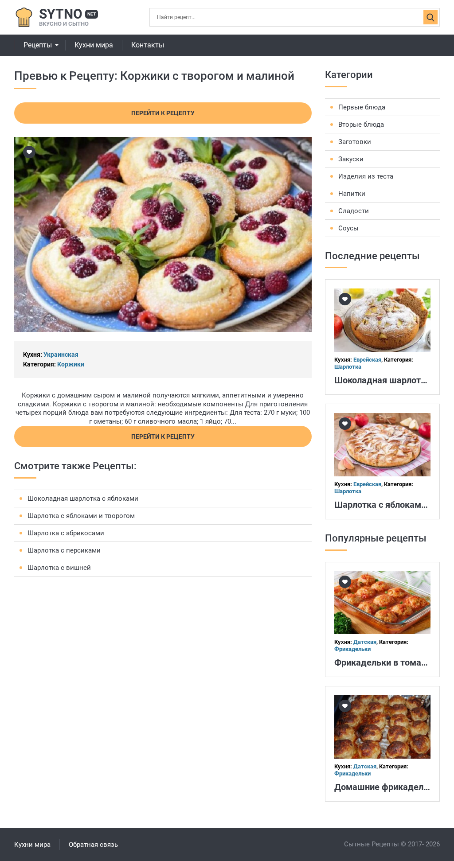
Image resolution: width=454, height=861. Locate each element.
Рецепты (37, 45)
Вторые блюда (361, 125)
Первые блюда (361, 107)
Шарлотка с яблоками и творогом (81, 516)
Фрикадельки (352, 649)
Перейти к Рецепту (163, 113)
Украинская (60, 354)
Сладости (353, 211)
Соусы (348, 228)
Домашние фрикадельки (386, 787)
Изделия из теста (365, 176)
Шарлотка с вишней (59, 568)
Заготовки (354, 142)
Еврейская (367, 359)
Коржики (70, 364)
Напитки (351, 194)
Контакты (147, 45)
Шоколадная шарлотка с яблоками (82, 499)
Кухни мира (93, 45)
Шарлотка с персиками (64, 550)
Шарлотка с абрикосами (65, 533)
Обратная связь (93, 845)
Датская (364, 642)
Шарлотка (347, 366)
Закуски (351, 159)
